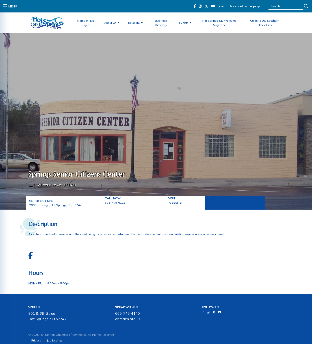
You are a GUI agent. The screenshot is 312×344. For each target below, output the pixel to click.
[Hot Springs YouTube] (213, 6)
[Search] (306, 6)
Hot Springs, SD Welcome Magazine (219, 23)
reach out (128, 319)
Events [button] (184, 23)
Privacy (36, 340)
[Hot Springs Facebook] (195, 6)
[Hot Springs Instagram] (200, 6)
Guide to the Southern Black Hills (264, 23)
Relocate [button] (134, 23)
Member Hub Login (85, 23)
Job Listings (54, 340)
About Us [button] (110, 23)
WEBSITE (175, 202)
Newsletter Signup (245, 6)
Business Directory (161, 23)
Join (221, 6)
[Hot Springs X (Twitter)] (206, 6)
